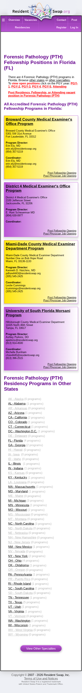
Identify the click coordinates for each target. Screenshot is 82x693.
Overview (14, 19)
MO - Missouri (17, 509)
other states (37, 80)
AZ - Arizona (16, 412)
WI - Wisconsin (18, 625)
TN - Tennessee (18, 597)
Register (61, 27)
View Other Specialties (41, 648)
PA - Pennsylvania (20, 574)
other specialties (59, 80)
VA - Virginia (16, 611)
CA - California (17, 417)
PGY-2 (15, 86)
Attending (59, 86)
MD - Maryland (18, 491)
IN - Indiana (15, 468)
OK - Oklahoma (18, 565)
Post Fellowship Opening (62, 172)
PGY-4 (36, 86)
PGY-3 (26, 86)
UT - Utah (14, 606)
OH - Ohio (14, 560)
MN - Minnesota (18, 505)
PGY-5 (46, 86)
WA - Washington (19, 620)
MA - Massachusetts (21, 486)
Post (74, 19)
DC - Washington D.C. (22, 431)
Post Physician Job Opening (59, 175)
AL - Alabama (16, 403)
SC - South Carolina (21, 588)
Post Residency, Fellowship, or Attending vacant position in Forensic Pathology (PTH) (41, 94)
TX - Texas (15, 602)
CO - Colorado (17, 422)
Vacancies (30, 19)
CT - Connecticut (19, 426)
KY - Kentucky (17, 477)
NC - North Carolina (21, 523)
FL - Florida (15, 440)
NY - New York (18, 556)
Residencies (22, 27)
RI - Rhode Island (19, 583)
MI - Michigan (17, 500)
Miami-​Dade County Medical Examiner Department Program (40, 246)
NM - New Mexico (20, 546)
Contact (61, 19)
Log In (74, 27)
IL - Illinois (14, 463)
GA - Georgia (16, 445)
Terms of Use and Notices (41, 678)
